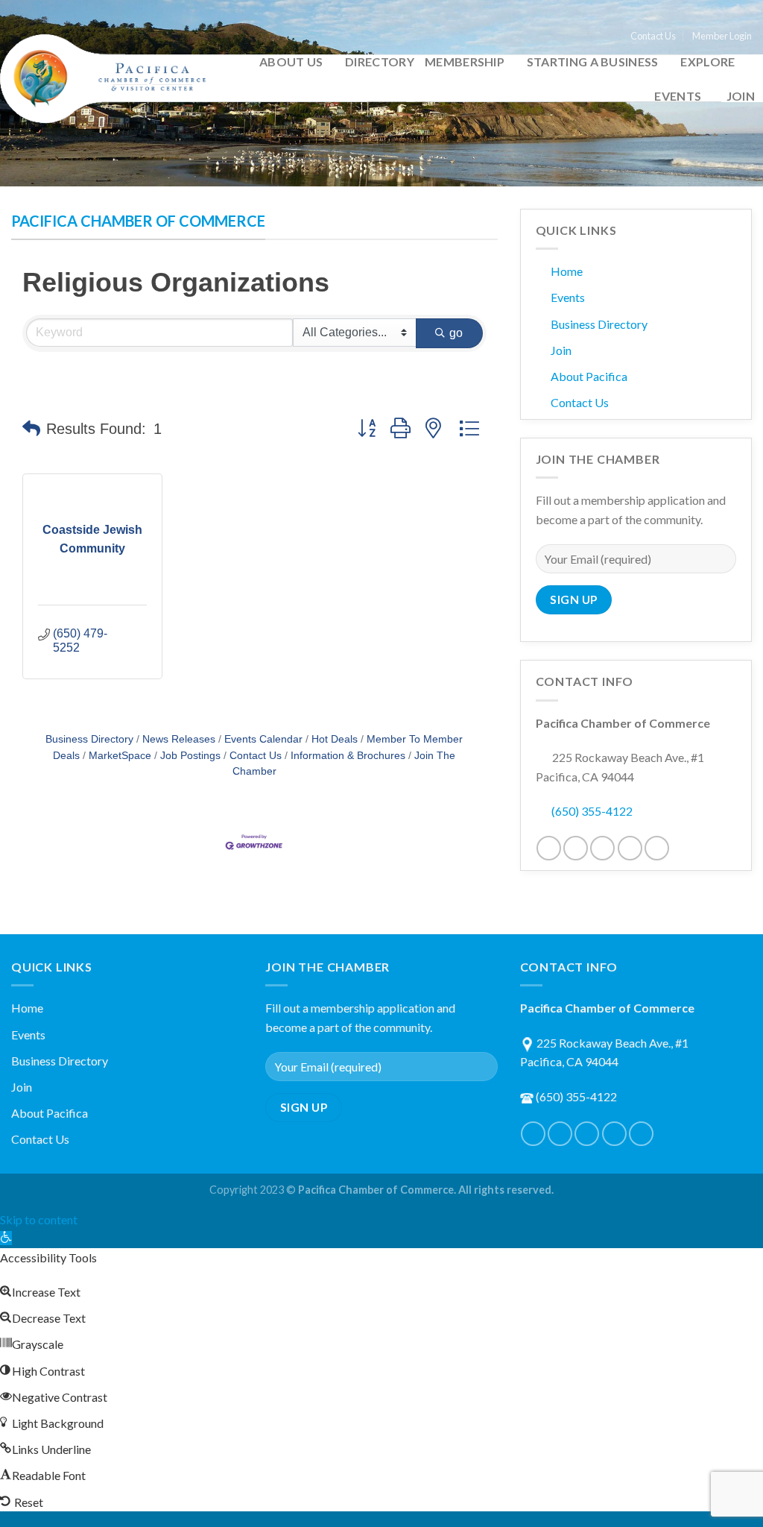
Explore (707, 61)
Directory (379, 61)
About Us (291, 61)
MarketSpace (120, 755)
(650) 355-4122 (592, 811)
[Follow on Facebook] (548, 848)
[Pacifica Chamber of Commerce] (109, 78)
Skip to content (38, 1219)
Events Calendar (263, 739)
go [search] (456, 333)
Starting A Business (593, 61)
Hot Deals (334, 739)
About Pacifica (589, 376)
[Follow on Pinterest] (602, 848)
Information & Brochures (348, 755)
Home (567, 271)
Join (740, 96)
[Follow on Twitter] (575, 848)
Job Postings (190, 755)
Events (677, 96)
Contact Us (653, 36)
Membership (464, 61)
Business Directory (89, 739)
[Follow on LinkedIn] (630, 848)
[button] (31, 428)
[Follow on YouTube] (657, 848)
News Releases (178, 739)
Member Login (722, 36)
